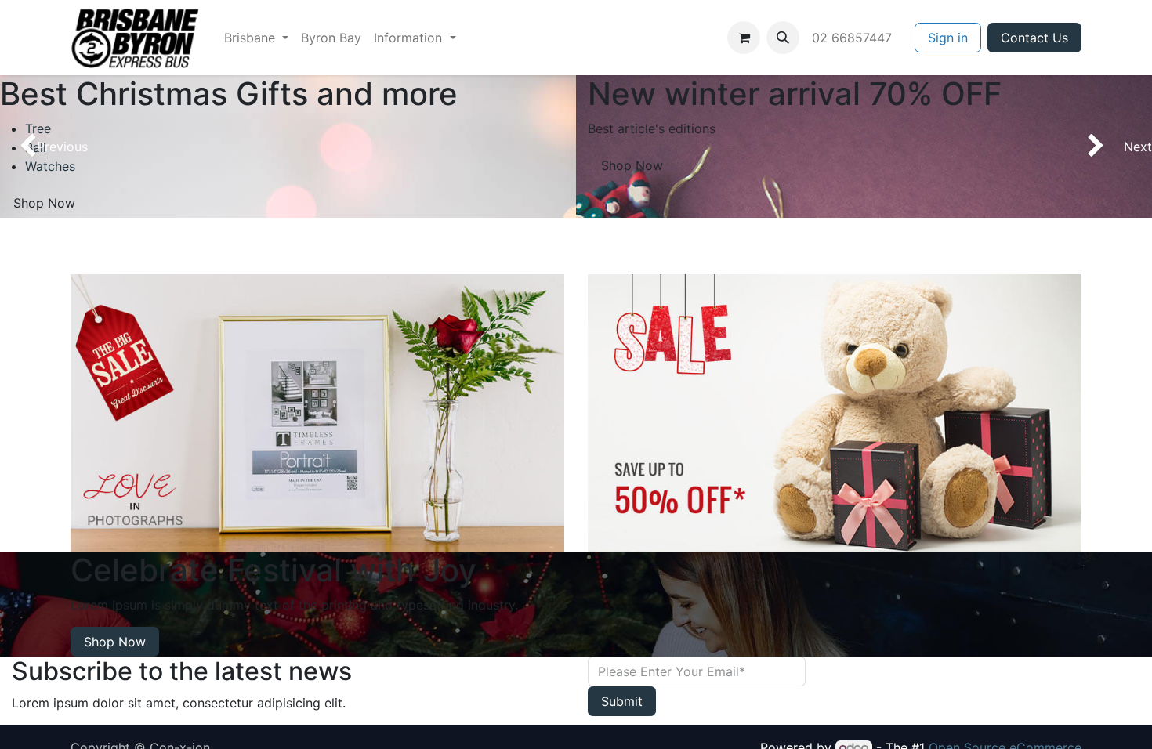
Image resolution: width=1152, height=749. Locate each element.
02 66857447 (854, 37)
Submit (622, 701)
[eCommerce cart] (743, 37)
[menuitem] (256, 37)
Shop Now (632, 165)
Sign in (948, 37)
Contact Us (1034, 37)
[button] (782, 37)
